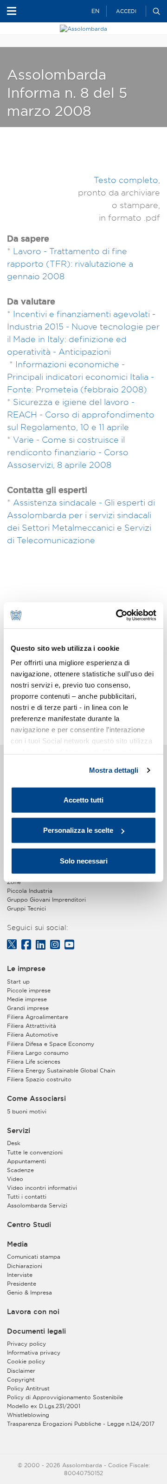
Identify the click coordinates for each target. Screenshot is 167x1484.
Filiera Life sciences (33, 1062)
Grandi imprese (28, 1008)
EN (95, 11)
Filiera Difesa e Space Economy (50, 1044)
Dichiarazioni (24, 1266)
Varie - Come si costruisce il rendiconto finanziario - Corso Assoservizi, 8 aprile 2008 (67, 452)
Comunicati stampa (33, 1257)
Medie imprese (27, 999)
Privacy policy (26, 1344)
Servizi (18, 1130)
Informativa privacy (33, 1352)
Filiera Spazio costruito (39, 1079)
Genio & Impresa (29, 1292)
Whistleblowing (28, 1415)
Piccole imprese (29, 990)
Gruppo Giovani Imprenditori (46, 900)
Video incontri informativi (42, 1188)
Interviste (19, 1275)
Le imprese (26, 968)
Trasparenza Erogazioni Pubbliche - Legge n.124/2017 (80, 1424)
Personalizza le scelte (78, 830)
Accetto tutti (83, 799)
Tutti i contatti (26, 1197)
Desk (13, 1143)
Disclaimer (21, 1371)
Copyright (21, 1379)
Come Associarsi (36, 1098)
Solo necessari (84, 860)
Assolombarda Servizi (37, 1205)
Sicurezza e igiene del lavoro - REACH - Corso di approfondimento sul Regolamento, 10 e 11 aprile (80, 415)
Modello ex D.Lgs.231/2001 (43, 1406)
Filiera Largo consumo (38, 1053)
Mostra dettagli (114, 770)
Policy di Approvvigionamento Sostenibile (65, 1397)
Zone (14, 882)
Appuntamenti (26, 1161)
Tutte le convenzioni (35, 1152)
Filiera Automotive (32, 1035)
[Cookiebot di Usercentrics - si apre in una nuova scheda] (117, 615)
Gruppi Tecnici (26, 908)
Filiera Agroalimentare (37, 1017)
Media (17, 1244)
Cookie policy (26, 1361)
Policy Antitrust (28, 1388)
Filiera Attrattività (31, 1026)
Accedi (126, 11)
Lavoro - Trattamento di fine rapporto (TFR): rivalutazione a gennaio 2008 (70, 264)
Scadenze (20, 1170)
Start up (18, 981)
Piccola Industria (29, 891)
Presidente (21, 1284)
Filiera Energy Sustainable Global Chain (61, 1070)
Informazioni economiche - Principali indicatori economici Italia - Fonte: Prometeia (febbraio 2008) (80, 377)
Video (15, 1179)
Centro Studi (29, 1224)
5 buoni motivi (26, 1111)
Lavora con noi (33, 1311)
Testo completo (126, 179)
